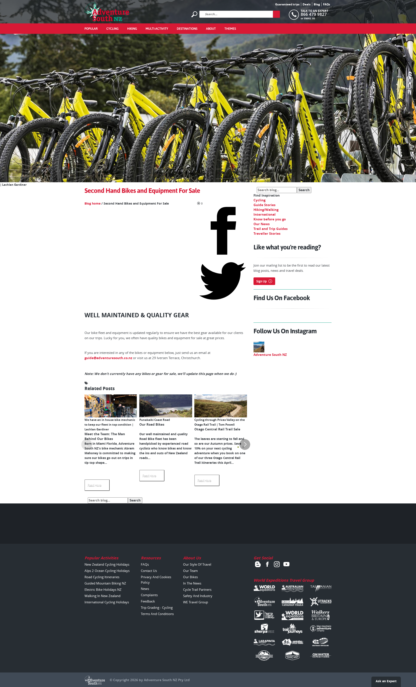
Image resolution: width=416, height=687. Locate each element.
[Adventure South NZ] (106, 12)
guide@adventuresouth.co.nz (108, 358)
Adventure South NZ (270, 354)
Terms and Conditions (157, 614)
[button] (238, 447)
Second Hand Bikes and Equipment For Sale (142, 190)
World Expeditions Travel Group (284, 580)
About (211, 28)
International (265, 214)
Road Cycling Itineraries (101, 577)
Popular (91, 28)
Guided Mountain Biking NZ (105, 583)
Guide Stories (264, 205)
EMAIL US (309, 18)
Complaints (149, 595)
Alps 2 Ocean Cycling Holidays (107, 570)
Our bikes (190, 577)
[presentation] (86, 444)
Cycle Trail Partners (197, 589)
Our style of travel (197, 564)
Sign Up (261, 281)
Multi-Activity (157, 28)
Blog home (92, 203)
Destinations (187, 28)
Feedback (148, 601)
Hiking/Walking (266, 209)
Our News (262, 224)
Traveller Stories (267, 233)
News (145, 588)
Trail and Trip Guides (271, 228)
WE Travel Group (195, 602)
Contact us (149, 570)
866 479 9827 (314, 14)
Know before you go (270, 219)
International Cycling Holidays (106, 602)
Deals (306, 4)
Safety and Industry (197, 596)
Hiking (132, 28)
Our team (190, 570)
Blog (317, 4)
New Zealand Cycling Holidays (106, 564)
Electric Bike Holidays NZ (103, 589)
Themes (230, 28)
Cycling (112, 28)
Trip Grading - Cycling (157, 607)
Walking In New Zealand (102, 596)
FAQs (326, 4)
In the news (192, 583)
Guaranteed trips (287, 4)
